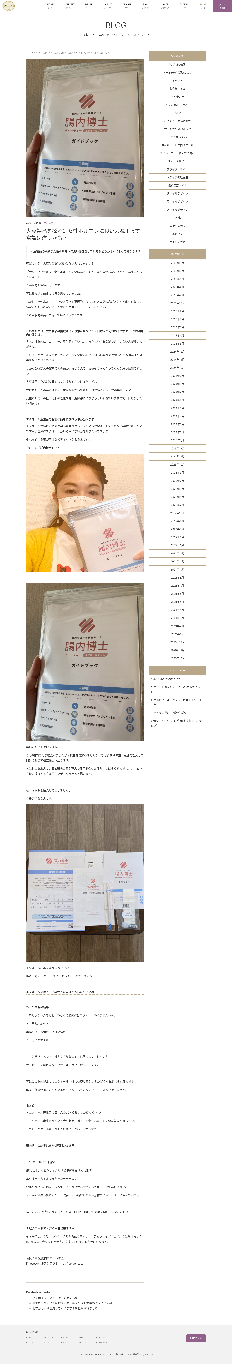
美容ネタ (47, 52)
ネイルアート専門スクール (177, 145)
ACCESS (67, 1342)
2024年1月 (177, 440)
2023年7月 (177, 480)
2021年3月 (177, 617)
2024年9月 (177, 375)
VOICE (48, 1342)
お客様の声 (177, 96)
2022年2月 (177, 537)
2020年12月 (177, 642)
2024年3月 (177, 424)
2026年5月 (177, 279)
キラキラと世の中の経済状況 (168, 712)
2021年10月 (177, 569)
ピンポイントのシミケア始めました (55, 1298)
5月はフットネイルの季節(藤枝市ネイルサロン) (176, 723)
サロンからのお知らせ (177, 129)
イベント (177, 80)
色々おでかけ (178, 242)
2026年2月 (177, 295)
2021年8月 (177, 577)
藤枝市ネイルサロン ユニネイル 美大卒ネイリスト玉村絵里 (114, 1354)
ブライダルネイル (177, 169)
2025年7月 (177, 319)
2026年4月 (177, 287)
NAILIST (84, 1337)
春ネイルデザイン (177, 209)
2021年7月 (177, 585)
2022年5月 (177, 521)
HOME (30, 52)
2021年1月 (177, 634)
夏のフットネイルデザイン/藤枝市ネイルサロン (177, 690)
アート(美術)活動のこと (177, 72)
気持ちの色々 (178, 226)
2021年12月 (177, 553)
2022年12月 (177, 513)
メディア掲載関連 (177, 177)
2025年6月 (177, 327)
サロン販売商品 (177, 137)
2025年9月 (177, 311)
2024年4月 (177, 416)
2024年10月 (177, 367)
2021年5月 (177, 601)
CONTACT (102, 1342)
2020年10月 (177, 658)
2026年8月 (177, 262)
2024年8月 (177, 383)
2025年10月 (177, 303)
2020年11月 (177, 650)
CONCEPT (50, 1337)
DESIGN (101, 1337)
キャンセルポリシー (177, 104)
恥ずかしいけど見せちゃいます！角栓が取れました (65, 1308)
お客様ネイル (178, 88)
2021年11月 (177, 561)
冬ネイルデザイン (177, 193)
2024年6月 (177, 400)
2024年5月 (177, 408)
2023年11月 (177, 456)
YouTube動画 (177, 64)
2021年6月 (177, 593)
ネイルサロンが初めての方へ (177, 153)
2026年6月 (177, 271)
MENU (65, 1337)
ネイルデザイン (177, 161)
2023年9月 (177, 472)
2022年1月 (177, 545)
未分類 (177, 217)
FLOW (30, 1342)
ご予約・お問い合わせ (177, 121)
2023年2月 (177, 505)
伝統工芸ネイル (177, 185)
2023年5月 (177, 497)
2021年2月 (177, 626)
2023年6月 (177, 488)
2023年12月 (177, 448)
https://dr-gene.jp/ (71, 1263)
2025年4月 (177, 335)
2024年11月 (177, 359)
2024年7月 (177, 392)
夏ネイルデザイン (177, 201)
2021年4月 (177, 609)
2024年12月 (177, 351)
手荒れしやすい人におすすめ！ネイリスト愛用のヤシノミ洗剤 (72, 1303)
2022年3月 (177, 529)
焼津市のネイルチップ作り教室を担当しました (176, 702)
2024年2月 (177, 432)
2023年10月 (177, 464)
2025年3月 (177, 343)
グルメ (177, 112)
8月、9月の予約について (166, 679)
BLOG (38, 52)
